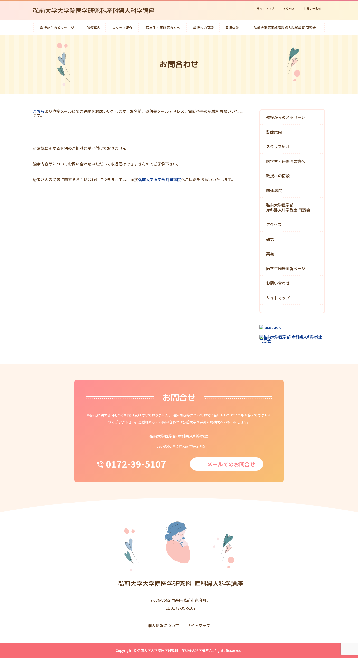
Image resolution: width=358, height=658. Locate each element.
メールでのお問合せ (231, 464)
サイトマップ (265, 8)
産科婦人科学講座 (180, 583)
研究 (270, 239)
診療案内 (93, 27)
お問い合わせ (312, 8)
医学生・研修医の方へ (163, 27)
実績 (270, 254)
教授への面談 (203, 27)
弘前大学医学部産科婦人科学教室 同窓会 (285, 27)
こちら (39, 111)
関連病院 (232, 27)
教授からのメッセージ (57, 27)
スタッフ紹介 (122, 27)
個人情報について (163, 625)
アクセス (289, 8)
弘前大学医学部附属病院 (159, 179)
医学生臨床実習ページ (285, 268)
